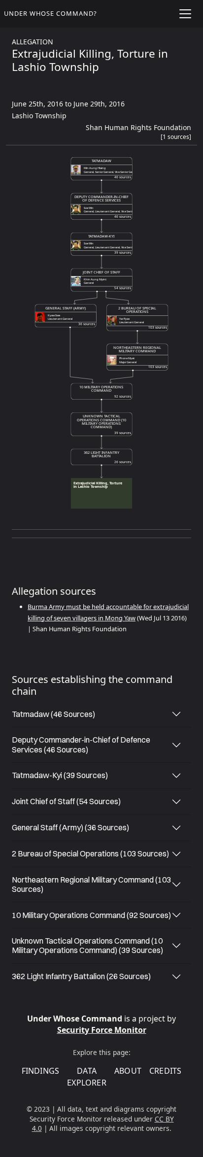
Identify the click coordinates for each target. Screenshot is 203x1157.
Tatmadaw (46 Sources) (53, 714)
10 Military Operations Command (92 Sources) (91, 915)
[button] (176, 139)
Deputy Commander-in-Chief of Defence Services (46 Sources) (81, 744)
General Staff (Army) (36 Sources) (70, 827)
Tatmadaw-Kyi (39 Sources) (60, 775)
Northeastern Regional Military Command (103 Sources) (91, 884)
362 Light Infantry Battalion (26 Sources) (81, 976)
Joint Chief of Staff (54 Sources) (66, 801)
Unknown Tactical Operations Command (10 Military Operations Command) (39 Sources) (87, 945)
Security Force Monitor (101, 1029)
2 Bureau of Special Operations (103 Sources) (90, 853)
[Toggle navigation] (185, 14)
